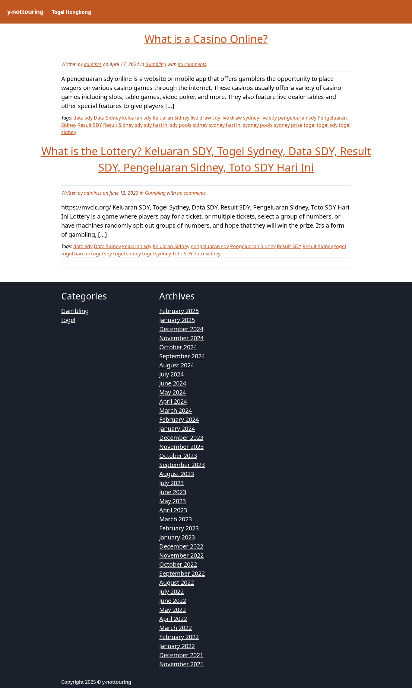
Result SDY (90, 125)
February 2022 (179, 637)
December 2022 (181, 546)
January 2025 (177, 320)
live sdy (268, 117)
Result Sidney (118, 125)
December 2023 (181, 438)
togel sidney (127, 253)
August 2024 (176, 365)
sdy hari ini (156, 125)
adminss (93, 64)
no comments (192, 64)
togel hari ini (75, 253)
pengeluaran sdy (297, 117)
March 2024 (175, 410)
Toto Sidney (207, 253)
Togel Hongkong (71, 12)
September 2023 (182, 465)
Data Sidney (107, 117)
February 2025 (179, 311)
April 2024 (173, 401)
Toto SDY (182, 253)
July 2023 (171, 483)
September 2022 (182, 573)
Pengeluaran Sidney (253, 246)
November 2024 (181, 338)
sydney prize (288, 125)
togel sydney (156, 253)
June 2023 (172, 492)
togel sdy (327, 125)
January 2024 (177, 428)
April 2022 (173, 619)
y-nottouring (25, 12)
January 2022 (177, 646)
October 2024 (178, 347)
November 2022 (181, 555)
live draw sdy (205, 117)
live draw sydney (240, 117)
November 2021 (181, 664)
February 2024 (179, 419)
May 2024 (172, 392)
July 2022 (171, 591)
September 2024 (182, 356)
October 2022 (178, 564)
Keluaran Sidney (171, 117)
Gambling (155, 64)
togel (309, 125)
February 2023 (179, 528)
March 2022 (175, 628)
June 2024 (172, 383)
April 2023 (173, 510)
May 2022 (172, 610)
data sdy (83, 117)
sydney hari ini (225, 125)
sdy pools (181, 125)
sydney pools (258, 125)
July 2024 (171, 374)
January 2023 (177, 537)
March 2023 (175, 519)
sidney (200, 125)
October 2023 (178, 456)
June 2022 (172, 601)
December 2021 (181, 655)
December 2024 (181, 329)
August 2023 (176, 474)
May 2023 (172, 501)
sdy (139, 125)
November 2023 (181, 447)
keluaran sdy (136, 117)
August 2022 (176, 582)
